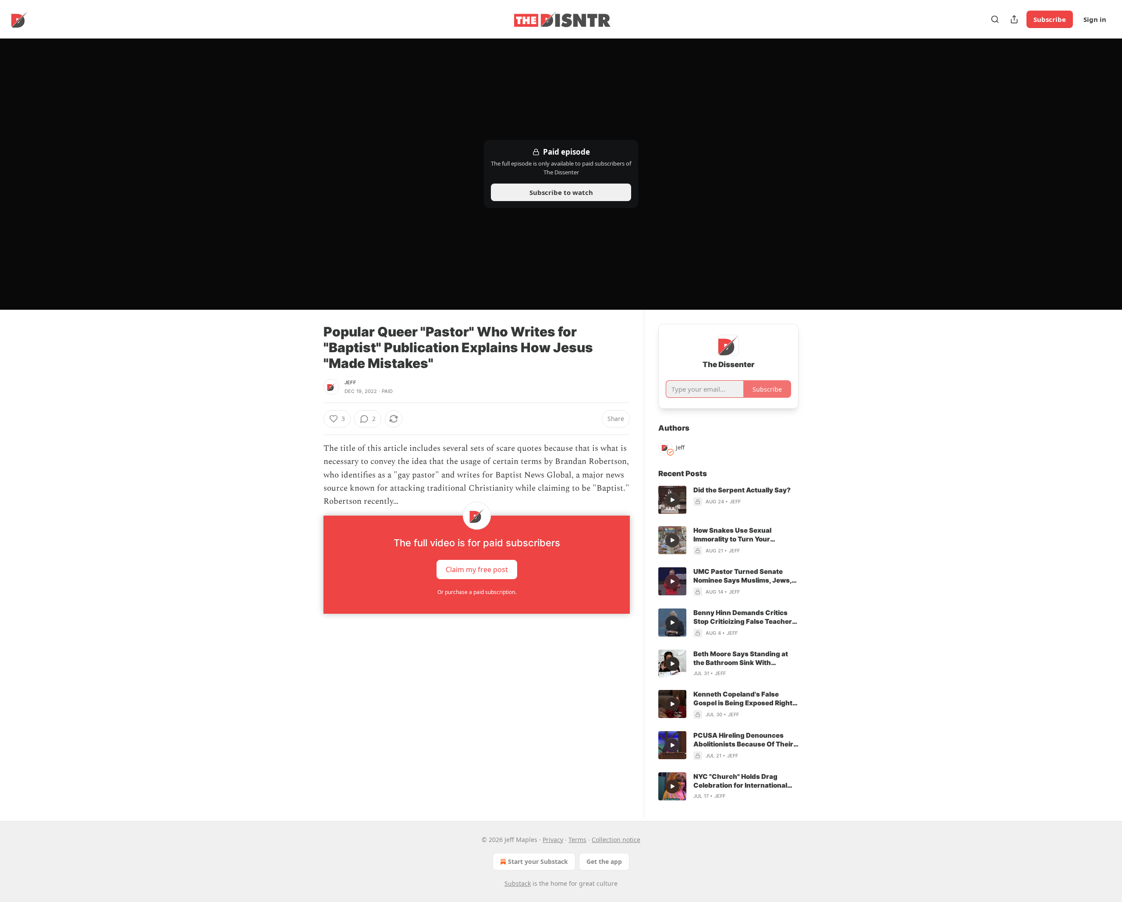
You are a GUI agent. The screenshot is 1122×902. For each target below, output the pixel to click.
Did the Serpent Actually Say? (742, 490)
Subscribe (1049, 19)
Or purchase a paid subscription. (476, 592)
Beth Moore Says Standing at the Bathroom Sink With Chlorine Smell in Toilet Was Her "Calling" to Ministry (745, 658)
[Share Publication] (1014, 19)
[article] (728, 499)
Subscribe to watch (561, 192)
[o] (672, 500)
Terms (577, 839)
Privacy (553, 839)
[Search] (995, 19)
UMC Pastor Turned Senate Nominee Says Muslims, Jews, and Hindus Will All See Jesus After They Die (742, 576)
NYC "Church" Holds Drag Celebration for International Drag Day (740, 781)
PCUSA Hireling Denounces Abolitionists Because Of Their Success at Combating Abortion (746, 740)
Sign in (1094, 19)
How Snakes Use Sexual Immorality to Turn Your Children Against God (732, 535)
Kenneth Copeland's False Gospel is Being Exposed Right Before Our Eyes (742, 698)
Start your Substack (538, 861)
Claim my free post (477, 569)
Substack (517, 883)
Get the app (604, 861)
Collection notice (616, 839)
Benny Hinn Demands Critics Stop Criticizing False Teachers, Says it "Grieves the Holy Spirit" (745, 617)
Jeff (350, 382)
